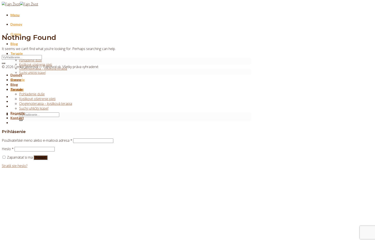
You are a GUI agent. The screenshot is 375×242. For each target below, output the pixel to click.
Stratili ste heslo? (14, 165)
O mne (15, 80)
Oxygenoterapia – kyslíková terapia (45, 103)
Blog (14, 44)
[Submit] (21, 120)
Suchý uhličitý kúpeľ (32, 73)
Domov (16, 24)
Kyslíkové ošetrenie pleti (37, 98)
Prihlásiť (40, 157)
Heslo (8, 148)
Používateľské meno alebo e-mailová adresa (37, 140)
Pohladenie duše (30, 60)
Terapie (16, 53)
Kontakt (17, 118)
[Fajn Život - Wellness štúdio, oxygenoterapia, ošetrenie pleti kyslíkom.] (20, 4)
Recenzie (17, 113)
